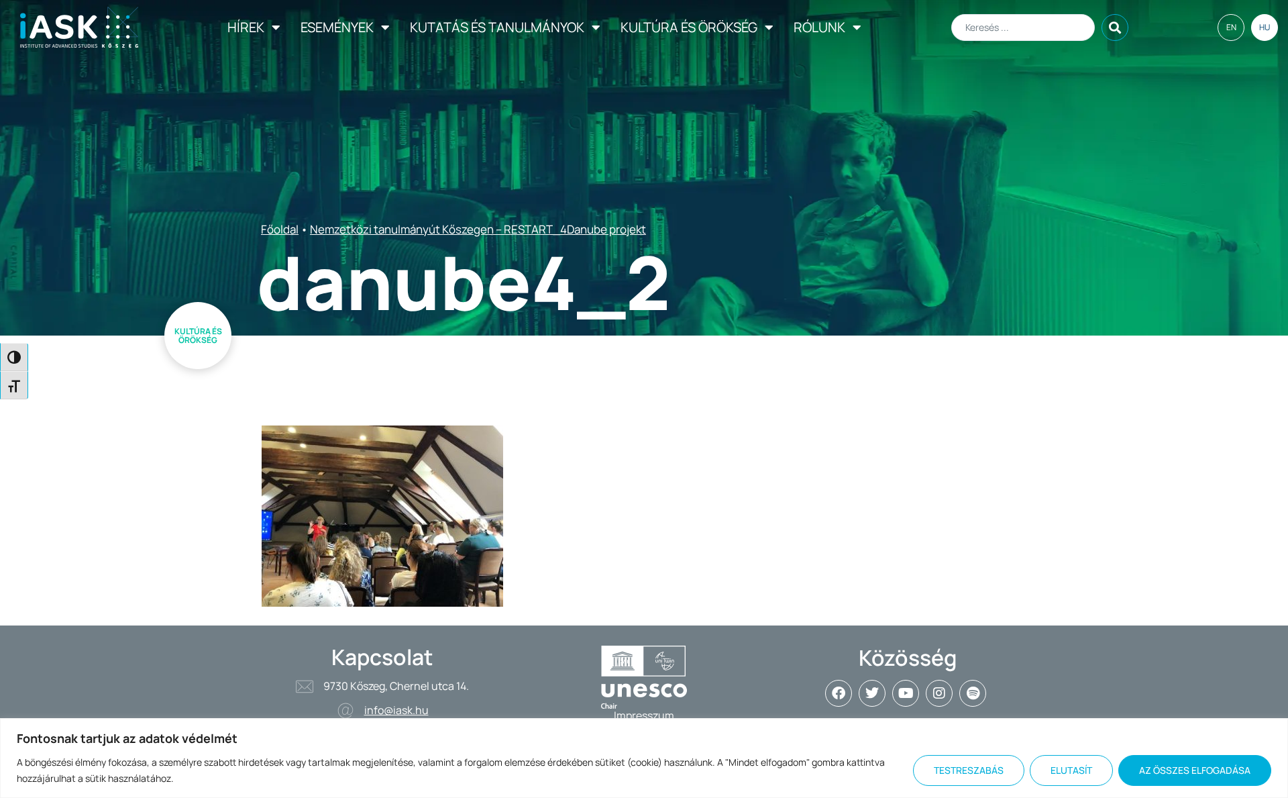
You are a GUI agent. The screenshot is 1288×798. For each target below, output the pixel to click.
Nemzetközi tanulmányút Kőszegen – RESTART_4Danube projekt (478, 229)
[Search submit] (1115, 27)
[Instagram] (939, 693)
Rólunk (819, 27)
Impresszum (644, 715)
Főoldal (280, 229)
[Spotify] (972, 693)
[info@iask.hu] (345, 710)
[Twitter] (872, 693)
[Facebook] (838, 693)
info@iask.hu (396, 710)
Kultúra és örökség (689, 27)
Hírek (245, 27)
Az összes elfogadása (1194, 770)
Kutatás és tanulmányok (497, 27)
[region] (644, 758)
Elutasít (1071, 770)
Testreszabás (969, 770)
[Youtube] (905, 693)
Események (337, 27)
